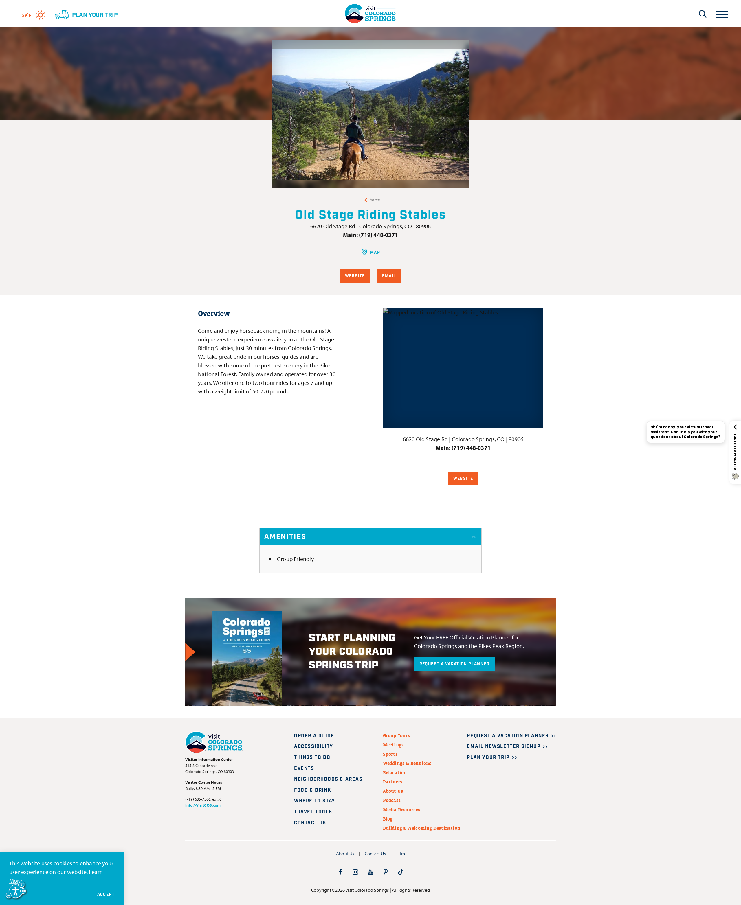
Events (304, 769)
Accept (106, 894)
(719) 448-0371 (378, 234)
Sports (390, 754)
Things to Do (312, 758)
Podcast (392, 800)
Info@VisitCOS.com (203, 805)
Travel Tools (313, 812)
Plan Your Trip (488, 758)
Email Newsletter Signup (503, 747)
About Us (393, 791)
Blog (388, 818)
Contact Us (310, 823)
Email (389, 276)
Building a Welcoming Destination (421, 828)
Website (355, 276)
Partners (393, 781)
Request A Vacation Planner (454, 664)
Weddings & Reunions (407, 763)
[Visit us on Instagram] (355, 872)
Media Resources (402, 809)
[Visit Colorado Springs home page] (370, 13)
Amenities (285, 536)
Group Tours (396, 735)
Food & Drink (312, 790)
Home (374, 200)
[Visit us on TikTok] (400, 872)
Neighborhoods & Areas (328, 779)
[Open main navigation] (722, 14)
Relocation (395, 772)
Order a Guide (314, 736)
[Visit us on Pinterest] (385, 872)
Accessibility (313, 747)
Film (400, 853)
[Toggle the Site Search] (703, 14)
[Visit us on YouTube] (370, 872)
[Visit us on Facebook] (340, 872)
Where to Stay (314, 801)
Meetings (393, 744)
